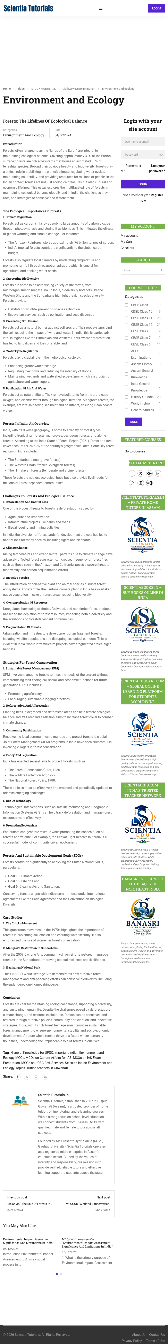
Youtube (149, 483)
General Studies (142, 410)
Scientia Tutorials (27, 1335)
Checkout (127, 248)
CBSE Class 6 (141, 344)
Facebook (132, 473)
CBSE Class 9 (141, 305)
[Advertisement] (84, 47)
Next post (103, 1197)
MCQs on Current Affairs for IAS (49, 1058)
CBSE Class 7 (141, 338)
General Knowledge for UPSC (32, 1053)
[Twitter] (27, 1077)
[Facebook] (18, 1077)
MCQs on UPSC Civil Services (42, 1063)
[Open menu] (101, 8)
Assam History (141, 364)
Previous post (17, 1197)
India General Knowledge (140, 387)
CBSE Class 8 (141, 331)
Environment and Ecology (118, 88)
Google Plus (149, 473)
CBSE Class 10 (141, 311)
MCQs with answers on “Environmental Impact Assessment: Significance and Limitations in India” (87, 1242)
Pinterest (132, 483)
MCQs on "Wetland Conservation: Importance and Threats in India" (87, 1205)
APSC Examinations (141, 354)
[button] (57, 1274)
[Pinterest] (36, 1077)
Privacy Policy (132, 1341)
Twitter (140, 473)
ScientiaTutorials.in (53, 1095)
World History (141, 403)
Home (7, 88)
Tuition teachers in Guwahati (47, 1068)
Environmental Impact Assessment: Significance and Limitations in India (28, 1241)
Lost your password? (157, 168)
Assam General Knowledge (142, 374)
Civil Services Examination (78, 88)
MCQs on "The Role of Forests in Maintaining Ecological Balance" (29, 1205)
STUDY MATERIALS (43, 88)
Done (134, 422)
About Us (138, 1335)
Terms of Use (155, 1341)
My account (129, 236)
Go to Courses (134, 451)
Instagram (140, 483)
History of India (142, 397)
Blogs (21, 88)
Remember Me (131, 168)
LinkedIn (158, 473)
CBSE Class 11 (141, 318)
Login (156, 8)
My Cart (126, 242)
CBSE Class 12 (141, 325)
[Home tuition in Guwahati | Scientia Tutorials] (28, 8)
